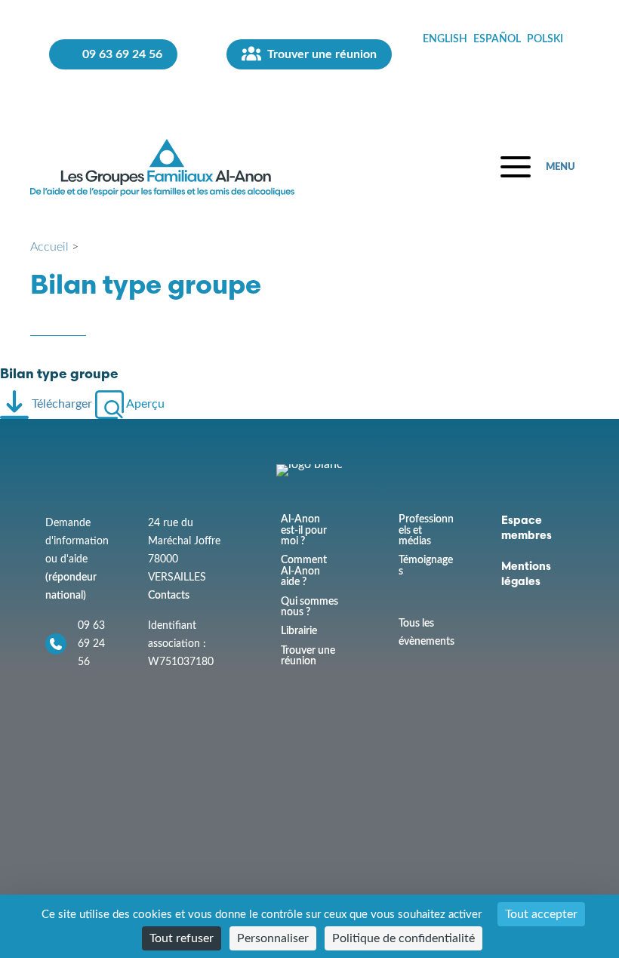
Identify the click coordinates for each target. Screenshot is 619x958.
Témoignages (426, 565)
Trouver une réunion (308, 656)
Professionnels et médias (426, 530)
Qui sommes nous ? (309, 607)
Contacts (168, 595)
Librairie (299, 631)
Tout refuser (181, 938)
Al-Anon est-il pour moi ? (304, 530)
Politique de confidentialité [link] (403, 938)
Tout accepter (541, 914)
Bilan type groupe (59, 374)
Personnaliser (273, 938)
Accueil (49, 247)
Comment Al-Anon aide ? (304, 571)
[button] (538, 167)
